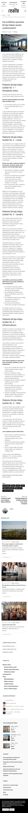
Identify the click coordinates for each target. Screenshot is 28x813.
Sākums (4, 15)
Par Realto (5, 794)
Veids (4, 676)
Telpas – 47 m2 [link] (14, 743)
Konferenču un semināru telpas (10, 785)
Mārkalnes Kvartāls (8, 652)
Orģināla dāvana (8, 683)
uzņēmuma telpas (8, 490)
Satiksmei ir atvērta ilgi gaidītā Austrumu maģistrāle (13, 774)
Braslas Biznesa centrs (9, 646)
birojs (13, 485)
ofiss (22, 485)
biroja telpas (6, 485)
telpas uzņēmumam (8, 488)
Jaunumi (17, 541)
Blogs (9, 15)
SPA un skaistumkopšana (11, 686)
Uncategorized (7, 674)
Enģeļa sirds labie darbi (9, 624)
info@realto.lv (4, 6)
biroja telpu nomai (16, 167)
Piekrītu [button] (12, 809)
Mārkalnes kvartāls (9, 672)
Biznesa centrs (7, 664)
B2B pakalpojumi (9, 679)
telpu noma (19, 488)
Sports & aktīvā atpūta (10, 688)
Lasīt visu (4, 553)
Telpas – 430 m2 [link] (14, 726)
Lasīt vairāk (5, 809)
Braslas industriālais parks (9, 649)
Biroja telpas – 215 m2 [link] (16, 734)
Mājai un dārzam (8, 681)
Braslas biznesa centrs (10, 667)
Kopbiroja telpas (7, 787)
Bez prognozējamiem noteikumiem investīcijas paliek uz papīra (11, 758)
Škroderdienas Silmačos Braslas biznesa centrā (12, 762)
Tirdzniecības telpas (8, 789)
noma (18, 485)
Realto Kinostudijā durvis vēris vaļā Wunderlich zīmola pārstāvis (11, 770)
